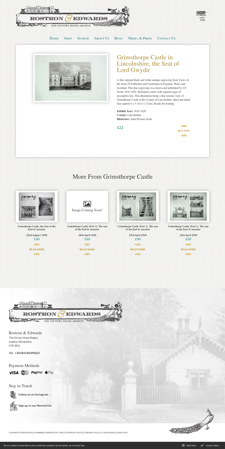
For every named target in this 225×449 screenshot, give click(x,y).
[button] (71, 78)
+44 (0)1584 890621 (27, 352)
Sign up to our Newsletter (35, 405)
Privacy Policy (93, 432)
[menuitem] (54, 38)
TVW (60, 432)
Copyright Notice (74, 432)
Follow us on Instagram (33, 394)
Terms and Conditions (115, 432)
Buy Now (184, 131)
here (83, 445)
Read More (36, 249)
